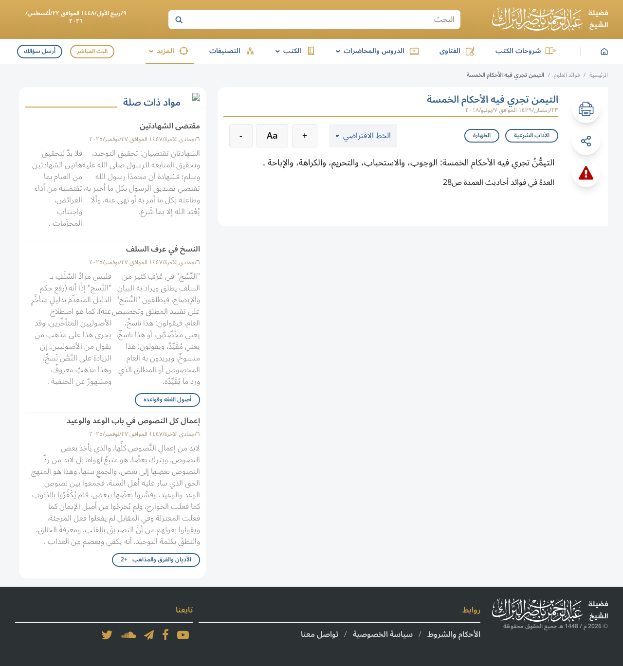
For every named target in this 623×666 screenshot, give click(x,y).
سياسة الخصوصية (383, 634)
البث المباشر (92, 51)
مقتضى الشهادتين (170, 126)
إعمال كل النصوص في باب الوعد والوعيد (133, 421)
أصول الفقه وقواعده (167, 400)
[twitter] (107, 635)
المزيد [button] (160, 51)
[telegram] (149, 635)
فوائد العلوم (567, 75)
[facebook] (165, 635)
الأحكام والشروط (453, 634)
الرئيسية (598, 75)
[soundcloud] (128, 635)
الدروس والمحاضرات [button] (368, 51)
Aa (272, 135)
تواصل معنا (319, 634)
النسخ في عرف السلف (163, 249)
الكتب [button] (286, 51)
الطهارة (482, 135)
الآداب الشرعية (532, 135)
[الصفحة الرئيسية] (550, 19)
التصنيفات (224, 51)
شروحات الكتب (518, 51)
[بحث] (178, 19)
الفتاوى (450, 51)
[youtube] (183, 635)
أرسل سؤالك (39, 51)
